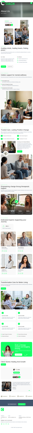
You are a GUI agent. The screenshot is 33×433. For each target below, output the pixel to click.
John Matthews (21, 247)
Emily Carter (4, 247)
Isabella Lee (4, 269)
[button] (28, 390)
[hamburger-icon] (31, 3)
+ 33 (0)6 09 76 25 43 (4, 418)
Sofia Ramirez (20, 269)
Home (2, 13)
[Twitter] (4, 424)
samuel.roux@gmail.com (12, 417)
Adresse (20, 415)
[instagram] (8, 424)
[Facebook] (6, 424)
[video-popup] (16, 201)
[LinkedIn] (1, 424)
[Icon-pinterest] (2, 251)
